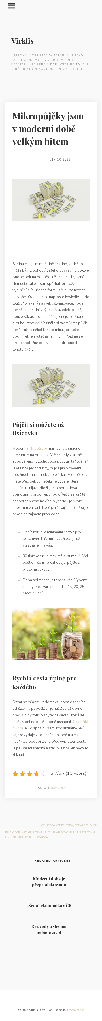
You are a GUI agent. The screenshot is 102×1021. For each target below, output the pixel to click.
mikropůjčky (37, 448)
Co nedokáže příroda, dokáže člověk (69, 825)
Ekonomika (58, 787)
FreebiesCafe (75, 1010)
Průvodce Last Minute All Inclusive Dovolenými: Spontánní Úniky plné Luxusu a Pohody (50, 835)
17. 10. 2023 (61, 159)
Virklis (22, 41)
